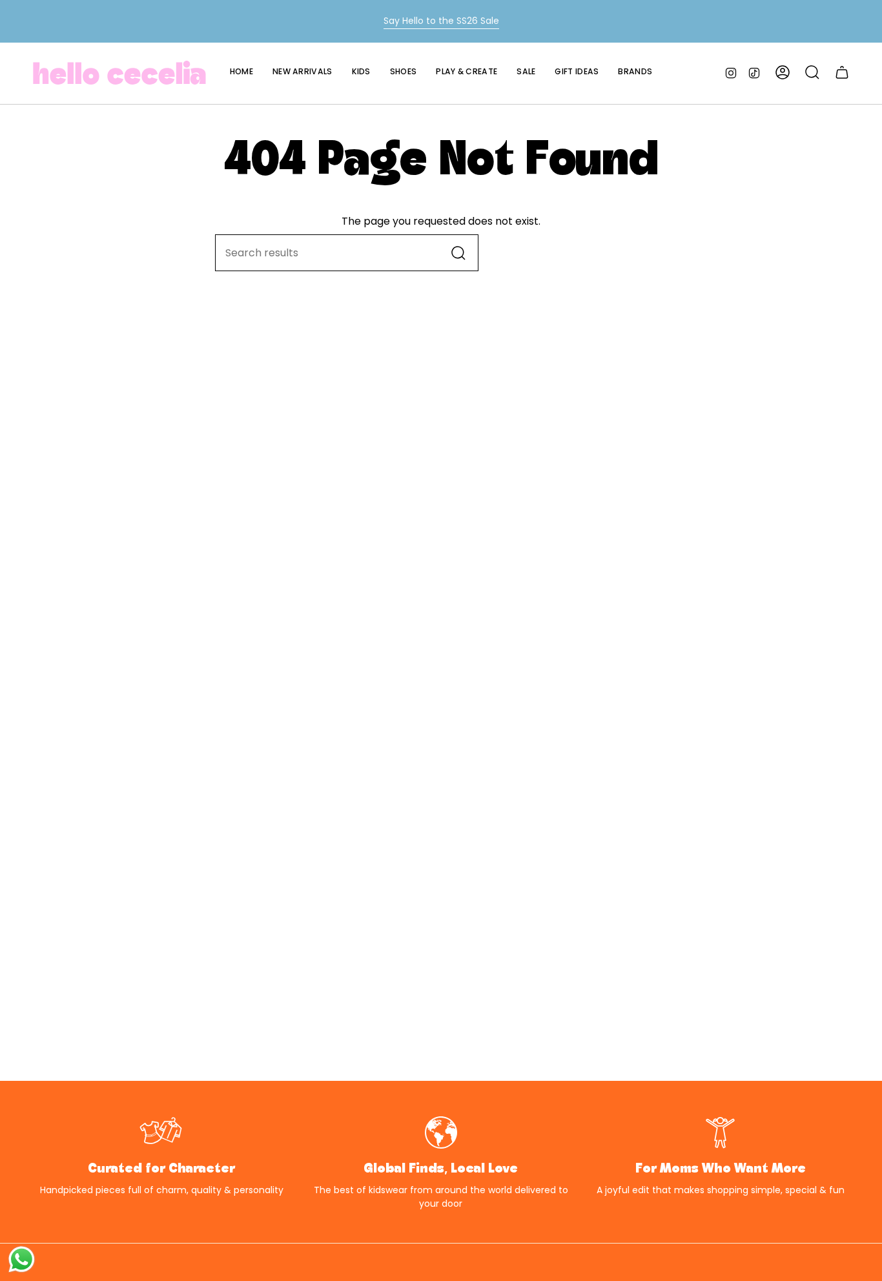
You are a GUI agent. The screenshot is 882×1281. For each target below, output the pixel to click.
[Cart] (842, 72)
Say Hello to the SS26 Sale (441, 20)
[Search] (458, 252)
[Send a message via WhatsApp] (21, 1259)
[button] (361, 72)
